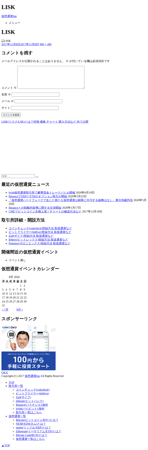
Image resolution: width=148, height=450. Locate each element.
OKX (4, 372)
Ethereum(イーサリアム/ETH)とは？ (38, 431)
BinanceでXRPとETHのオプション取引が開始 (38, 196)
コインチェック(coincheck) (32, 389)
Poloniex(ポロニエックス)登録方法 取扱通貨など (39, 243)
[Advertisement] (74, 149)
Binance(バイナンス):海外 (32, 404)
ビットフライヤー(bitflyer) (32, 393)
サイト (5, 107)
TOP (11, 382)
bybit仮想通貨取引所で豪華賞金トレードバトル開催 (42, 192)
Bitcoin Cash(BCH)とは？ (31, 435)
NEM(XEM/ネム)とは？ (31, 423)
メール (7, 101)
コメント (9, 87)
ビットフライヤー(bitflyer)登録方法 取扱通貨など (40, 232)
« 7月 (5, 309)
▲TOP (5, 445)
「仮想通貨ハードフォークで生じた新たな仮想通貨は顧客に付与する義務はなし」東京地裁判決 (71, 200)
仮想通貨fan (9, 16)
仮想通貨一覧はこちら (30, 438)
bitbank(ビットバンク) (29, 401)
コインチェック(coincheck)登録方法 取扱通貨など (40, 228)
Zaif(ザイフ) (23, 397)
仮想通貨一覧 (17, 416)
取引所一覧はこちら (29, 412)
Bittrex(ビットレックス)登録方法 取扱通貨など (38, 239)
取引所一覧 (16, 385)
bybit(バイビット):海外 (30, 408)
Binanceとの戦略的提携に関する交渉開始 (35, 207)
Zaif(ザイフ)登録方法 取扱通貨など (31, 235)
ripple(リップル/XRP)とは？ (33, 427)
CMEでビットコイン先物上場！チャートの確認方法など (45, 211)
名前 (6, 94)
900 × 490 (45, 44)
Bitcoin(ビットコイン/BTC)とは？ (37, 420)
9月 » (19, 309)
